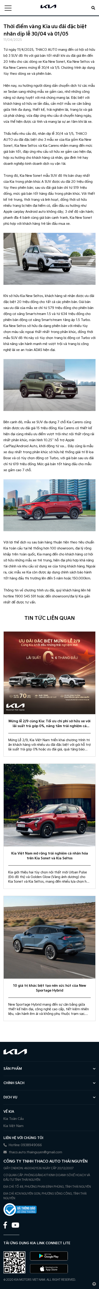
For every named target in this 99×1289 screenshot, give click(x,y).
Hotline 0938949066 (25, 1145)
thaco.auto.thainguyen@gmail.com (35, 1152)
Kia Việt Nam (13, 1126)
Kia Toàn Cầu (13, 1119)
